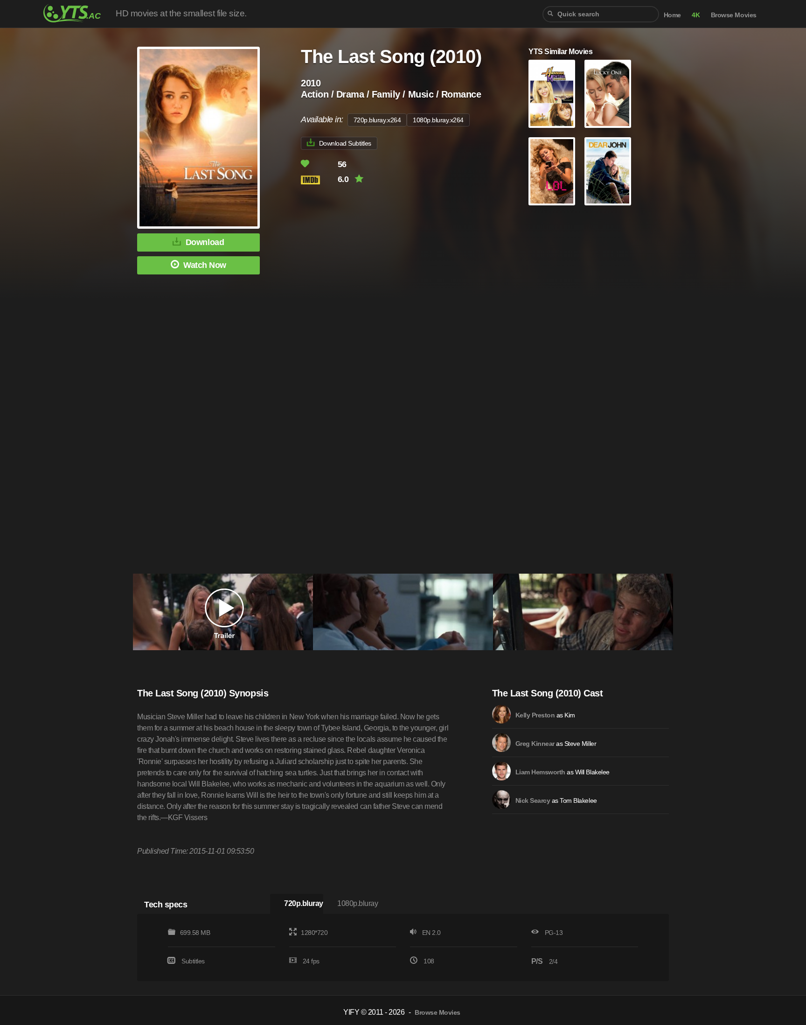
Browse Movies (734, 15)
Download (205, 242)
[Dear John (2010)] (607, 171)
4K (696, 15)
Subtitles (193, 961)
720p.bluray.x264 (377, 120)
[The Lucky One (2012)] (607, 94)
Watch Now (204, 265)
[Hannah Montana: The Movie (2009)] (551, 94)
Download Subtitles (345, 143)
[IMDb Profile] (501, 714)
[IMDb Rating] (318, 180)
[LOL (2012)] (551, 171)
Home (672, 15)
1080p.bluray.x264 (438, 120)
